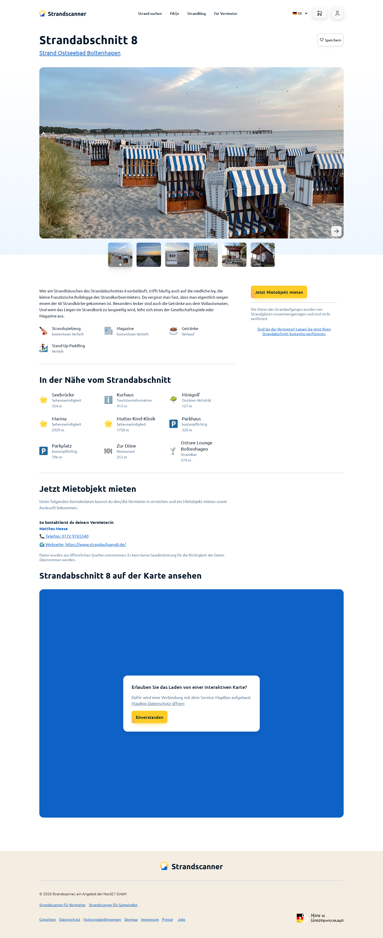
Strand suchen (150, 13)
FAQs (174, 13)
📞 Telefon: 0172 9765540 (64, 535)
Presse (167, 919)
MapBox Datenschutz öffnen (158, 703)
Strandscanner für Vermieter (62, 904)
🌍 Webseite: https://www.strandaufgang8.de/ (82, 544)
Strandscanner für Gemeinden (113, 904)
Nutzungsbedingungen (102, 919)
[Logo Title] (62, 13)
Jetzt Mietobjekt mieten (279, 292)
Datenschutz (69, 919)
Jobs (181, 919)
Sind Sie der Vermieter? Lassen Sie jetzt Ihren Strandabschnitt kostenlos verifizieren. (294, 331)
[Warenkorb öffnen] (319, 13)
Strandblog (196, 13)
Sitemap (131, 919)
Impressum (150, 919)
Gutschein (47, 919)
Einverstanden (149, 717)
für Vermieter (226, 13)
